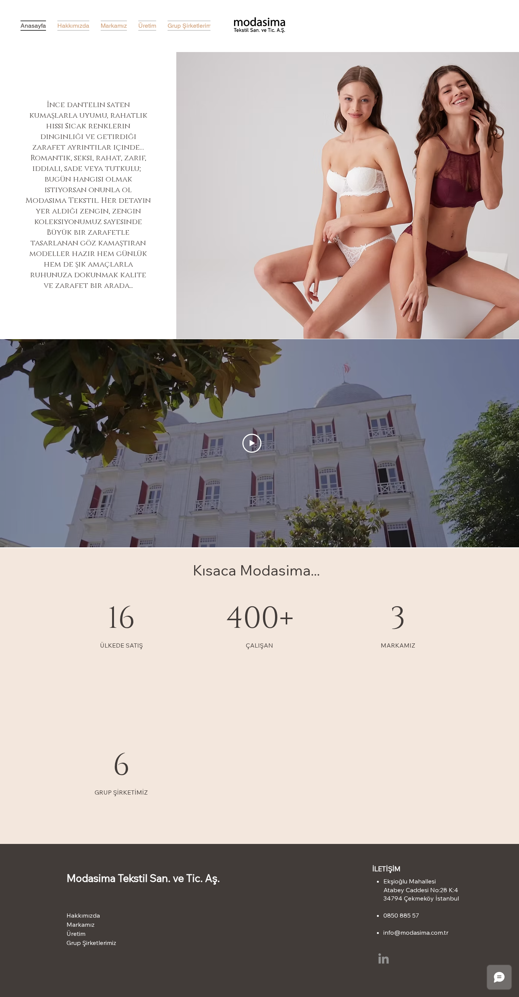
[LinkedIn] (383, 958)
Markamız (80, 924)
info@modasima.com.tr (415, 932)
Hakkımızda (83, 915)
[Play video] (251, 443)
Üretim (75, 933)
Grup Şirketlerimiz (91, 942)
